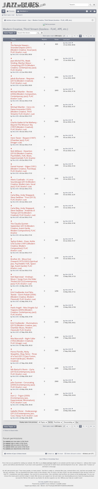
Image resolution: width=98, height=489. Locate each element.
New (8, 33)
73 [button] (83, 36)
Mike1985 (16, 54)
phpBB (42, 484)
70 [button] (74, 36)
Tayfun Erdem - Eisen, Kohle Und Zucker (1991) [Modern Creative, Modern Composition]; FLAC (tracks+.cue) (23, 246)
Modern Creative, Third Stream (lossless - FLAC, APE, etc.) (35, 29)
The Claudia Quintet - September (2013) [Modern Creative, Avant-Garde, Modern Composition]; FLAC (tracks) (23, 228)
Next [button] (94, 36)
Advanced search (94, 4)
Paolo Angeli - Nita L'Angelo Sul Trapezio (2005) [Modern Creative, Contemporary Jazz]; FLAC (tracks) (24, 311)
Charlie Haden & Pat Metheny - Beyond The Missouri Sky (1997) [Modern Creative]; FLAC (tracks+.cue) (24, 126)
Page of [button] (64, 36)
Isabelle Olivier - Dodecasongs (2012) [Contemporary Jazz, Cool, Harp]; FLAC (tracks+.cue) (24, 413)
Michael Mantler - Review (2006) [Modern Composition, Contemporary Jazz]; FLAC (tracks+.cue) (24, 95)
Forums (11, 11)
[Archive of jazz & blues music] (24, 4)
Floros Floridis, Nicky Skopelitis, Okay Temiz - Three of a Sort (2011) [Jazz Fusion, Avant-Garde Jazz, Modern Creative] (24, 356)
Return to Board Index (11, 430)
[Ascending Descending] (69, 422)
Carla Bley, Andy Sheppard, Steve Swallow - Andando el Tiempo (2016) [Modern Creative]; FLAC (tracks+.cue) (23, 211)
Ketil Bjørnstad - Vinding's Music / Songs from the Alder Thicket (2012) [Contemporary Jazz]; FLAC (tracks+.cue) (24, 280)
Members (23, 11)
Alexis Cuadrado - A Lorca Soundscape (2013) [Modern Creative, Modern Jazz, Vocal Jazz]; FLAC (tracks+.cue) (23, 183)
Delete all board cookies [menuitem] (73, 453)
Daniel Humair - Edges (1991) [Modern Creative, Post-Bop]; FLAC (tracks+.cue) (23, 168)
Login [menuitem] (91, 11)
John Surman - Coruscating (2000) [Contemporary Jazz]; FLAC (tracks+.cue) (23, 384)
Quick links (4, 11)
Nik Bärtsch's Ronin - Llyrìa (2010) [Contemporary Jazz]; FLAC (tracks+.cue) (23, 371)
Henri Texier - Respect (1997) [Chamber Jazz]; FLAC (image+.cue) (23, 140)
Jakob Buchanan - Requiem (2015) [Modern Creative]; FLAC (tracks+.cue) (22, 80)
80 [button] (91, 36)
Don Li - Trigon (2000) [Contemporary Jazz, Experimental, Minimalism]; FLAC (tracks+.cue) (23, 399)
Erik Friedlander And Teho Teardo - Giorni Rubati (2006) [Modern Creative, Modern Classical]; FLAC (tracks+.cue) (23, 295)
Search (90, 4)
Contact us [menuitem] (50, 453)
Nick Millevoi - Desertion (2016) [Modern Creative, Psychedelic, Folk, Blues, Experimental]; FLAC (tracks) (23, 154)
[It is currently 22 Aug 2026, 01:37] (92, 20)
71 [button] (77, 36)
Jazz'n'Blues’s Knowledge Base (49, 459)
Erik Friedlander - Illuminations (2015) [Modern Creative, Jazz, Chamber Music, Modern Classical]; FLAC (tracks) (24, 326)
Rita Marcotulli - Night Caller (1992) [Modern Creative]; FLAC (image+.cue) (23, 340)
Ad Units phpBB (43, 482)
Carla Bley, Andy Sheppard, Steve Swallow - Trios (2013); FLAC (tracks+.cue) (23, 197)
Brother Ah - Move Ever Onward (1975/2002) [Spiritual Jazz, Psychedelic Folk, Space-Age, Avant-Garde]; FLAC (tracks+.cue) (24, 263)
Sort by (50, 422)
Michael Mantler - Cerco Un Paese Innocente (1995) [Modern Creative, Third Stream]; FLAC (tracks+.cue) (23, 110)
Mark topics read (9, 15)
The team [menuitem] (60, 453)
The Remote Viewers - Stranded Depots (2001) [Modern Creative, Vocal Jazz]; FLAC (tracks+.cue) (24, 48)
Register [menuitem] (95, 11)
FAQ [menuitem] (88, 11)
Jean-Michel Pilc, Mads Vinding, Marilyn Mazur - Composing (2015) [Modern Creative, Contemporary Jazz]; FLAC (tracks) (23, 65)
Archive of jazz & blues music (16, 453)
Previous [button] (67, 36)
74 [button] (86, 36)
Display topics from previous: (29, 422)
